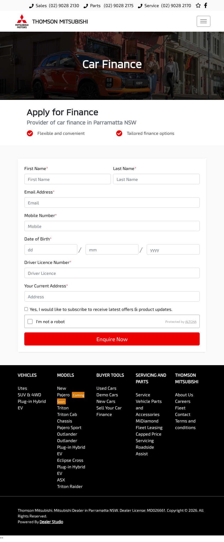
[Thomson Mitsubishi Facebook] (206, 5)
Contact (182, 414)
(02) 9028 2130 (64, 5)
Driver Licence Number (47, 262)
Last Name (124, 168)
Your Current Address (46, 285)
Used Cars (106, 388)
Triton (63, 407)
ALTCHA (190, 321)
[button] (203, 21)
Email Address (39, 191)
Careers (182, 401)
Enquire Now (112, 339)
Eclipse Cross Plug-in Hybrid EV (71, 466)
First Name (36, 168)
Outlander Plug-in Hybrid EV (71, 447)
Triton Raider (69, 486)
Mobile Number (40, 215)
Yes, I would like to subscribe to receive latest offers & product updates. (101, 309)
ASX (61, 479)
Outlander (67, 433)
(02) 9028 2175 (118, 5)
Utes (22, 388)
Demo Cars (107, 394)
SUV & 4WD (29, 394)
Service (143, 394)
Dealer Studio (51, 521)
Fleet (180, 407)
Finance (104, 414)
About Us (184, 394)
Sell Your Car (109, 407)
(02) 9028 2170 (176, 5)
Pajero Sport (69, 427)
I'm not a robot (50, 321)
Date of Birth (38, 238)
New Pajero (63, 391)
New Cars (105, 401)
